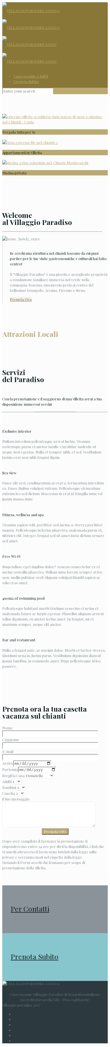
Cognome (10, 739)
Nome (7, 727)
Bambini (9, 787)
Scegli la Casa (13, 775)
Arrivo (7, 763)
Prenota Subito (26, 81)
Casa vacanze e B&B (31, 76)
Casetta (8, 793)
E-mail (7, 751)
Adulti (7, 781)
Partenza (10, 769)
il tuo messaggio (16, 798)
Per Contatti (30, 908)
